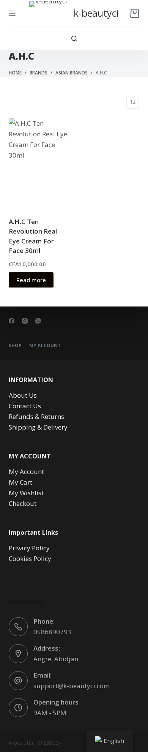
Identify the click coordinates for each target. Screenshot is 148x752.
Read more (31, 280)
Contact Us (25, 405)
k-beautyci (96, 12)
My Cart (20, 482)
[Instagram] (25, 321)
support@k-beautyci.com (71, 685)
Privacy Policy (29, 547)
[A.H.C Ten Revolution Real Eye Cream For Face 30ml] (38, 162)
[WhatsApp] (38, 321)
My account (45, 346)
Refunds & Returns (36, 416)
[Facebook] (11, 321)
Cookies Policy (30, 558)
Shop (15, 346)
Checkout (22, 503)
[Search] (74, 38)
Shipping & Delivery (38, 427)
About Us (23, 395)
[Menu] (12, 13)
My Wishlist (26, 492)
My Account (26, 471)
